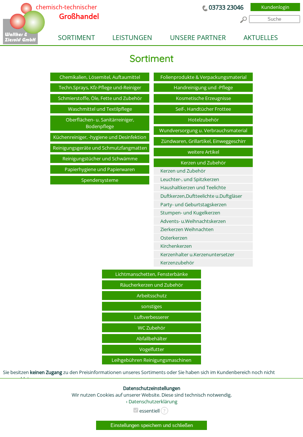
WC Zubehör (151, 327)
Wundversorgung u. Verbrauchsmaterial (203, 130)
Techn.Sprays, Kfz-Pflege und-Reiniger (100, 87)
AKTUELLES (261, 37)
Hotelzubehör (203, 119)
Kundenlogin (275, 7)
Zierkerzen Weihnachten (187, 229)
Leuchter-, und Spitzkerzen (189, 179)
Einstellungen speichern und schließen (151, 425)
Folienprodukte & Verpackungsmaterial (203, 77)
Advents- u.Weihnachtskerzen (193, 221)
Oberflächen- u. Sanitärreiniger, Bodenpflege (100, 123)
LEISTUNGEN (132, 37)
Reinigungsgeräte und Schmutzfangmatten (100, 147)
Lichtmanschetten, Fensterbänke (151, 274)
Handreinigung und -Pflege (203, 87)
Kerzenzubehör (177, 262)
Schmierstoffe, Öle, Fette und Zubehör (100, 98)
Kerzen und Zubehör (203, 162)
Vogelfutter (151, 349)
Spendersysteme (99, 180)
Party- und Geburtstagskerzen (193, 204)
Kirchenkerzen (176, 246)
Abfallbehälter (151, 338)
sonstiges (151, 306)
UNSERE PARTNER (198, 37)
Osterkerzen (173, 237)
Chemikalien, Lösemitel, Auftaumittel (99, 77)
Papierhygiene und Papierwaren (100, 169)
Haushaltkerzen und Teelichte (193, 187)
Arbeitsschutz (152, 295)
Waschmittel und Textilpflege (100, 109)
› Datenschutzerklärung (151, 401)
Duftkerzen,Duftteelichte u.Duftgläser (201, 196)
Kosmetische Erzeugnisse (203, 98)
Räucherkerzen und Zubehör (151, 284)
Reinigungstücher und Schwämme (99, 158)
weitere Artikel (203, 152)
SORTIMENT (76, 37)
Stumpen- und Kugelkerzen (190, 212)
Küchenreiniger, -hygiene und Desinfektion (99, 137)
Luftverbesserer (151, 317)
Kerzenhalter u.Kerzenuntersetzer (197, 254)
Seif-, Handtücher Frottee (203, 109)
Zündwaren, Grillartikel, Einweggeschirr (203, 141)
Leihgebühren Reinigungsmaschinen (151, 360)
